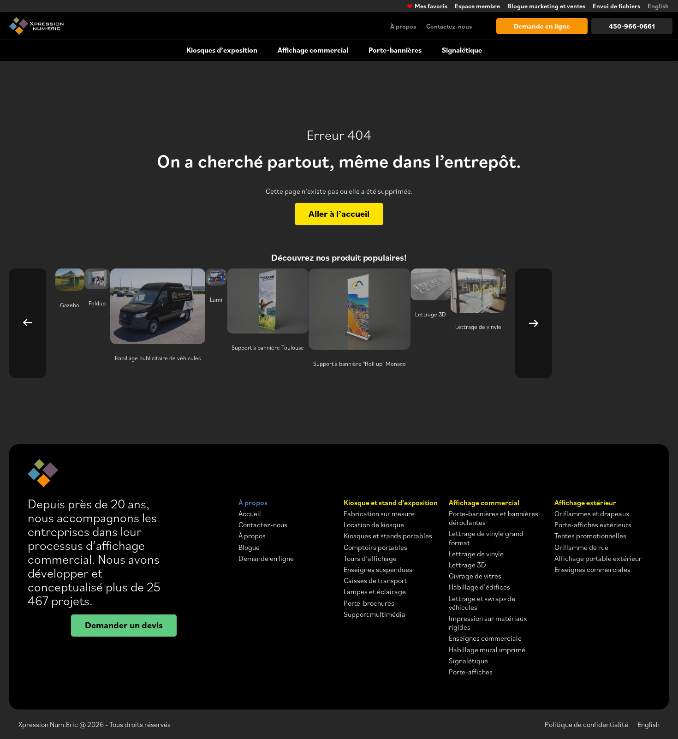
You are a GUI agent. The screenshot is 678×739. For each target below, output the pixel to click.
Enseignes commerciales (592, 569)
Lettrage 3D (467, 564)
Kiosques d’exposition (221, 49)
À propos (403, 26)
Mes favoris (431, 6)
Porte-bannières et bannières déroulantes (493, 518)
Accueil (249, 513)
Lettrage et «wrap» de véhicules (482, 603)
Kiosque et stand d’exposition (391, 502)
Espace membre (477, 6)
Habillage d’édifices (479, 587)
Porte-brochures (369, 603)
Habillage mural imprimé (487, 649)
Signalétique (462, 49)
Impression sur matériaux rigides (488, 623)
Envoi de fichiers (616, 6)
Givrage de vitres (475, 576)
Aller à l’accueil (339, 213)
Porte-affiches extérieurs (592, 524)
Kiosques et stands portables (388, 535)
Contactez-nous (449, 26)
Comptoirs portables (375, 547)
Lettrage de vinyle (476, 553)
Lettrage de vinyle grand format (486, 538)
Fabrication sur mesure (379, 513)
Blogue (249, 547)
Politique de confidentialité (586, 724)
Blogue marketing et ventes (546, 6)
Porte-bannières (395, 49)
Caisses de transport (375, 580)
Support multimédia (374, 614)
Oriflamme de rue (581, 547)
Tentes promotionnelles (590, 535)
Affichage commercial (313, 49)
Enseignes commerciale (485, 638)
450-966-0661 (632, 26)
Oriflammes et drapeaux (592, 513)
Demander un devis (124, 625)
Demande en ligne (542, 26)
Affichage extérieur (585, 502)
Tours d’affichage (370, 558)
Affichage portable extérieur (598, 558)
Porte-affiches (471, 671)
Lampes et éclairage (375, 591)
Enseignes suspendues (378, 569)
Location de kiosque (374, 524)
